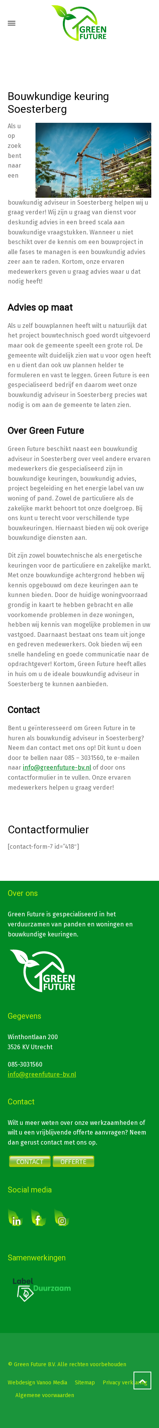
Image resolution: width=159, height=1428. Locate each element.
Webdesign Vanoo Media (37, 1382)
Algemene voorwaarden (44, 1395)
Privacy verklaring (125, 1382)
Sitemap (85, 1382)
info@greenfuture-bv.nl (57, 767)
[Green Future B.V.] (79, 23)
